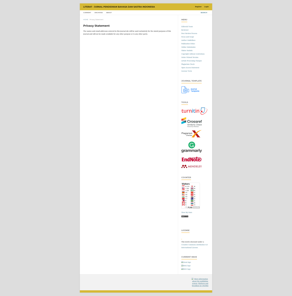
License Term (186, 71)
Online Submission (188, 47)
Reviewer (185, 30)
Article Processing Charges (191, 61)
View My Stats (186, 212)
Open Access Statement (190, 67)
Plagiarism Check (187, 64)
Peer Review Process (189, 33)
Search (204, 12)
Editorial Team (187, 26)
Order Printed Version (189, 57)
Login (206, 7)
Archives (98, 12)
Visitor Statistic (187, 50)
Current (87, 12)
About (109, 12)
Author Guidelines (188, 40)
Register (198, 7)
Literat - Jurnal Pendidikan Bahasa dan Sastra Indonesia (119, 7)
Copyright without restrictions (193, 54)
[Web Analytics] (184, 217)
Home (85, 19)
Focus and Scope (187, 37)
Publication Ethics (188, 44)
